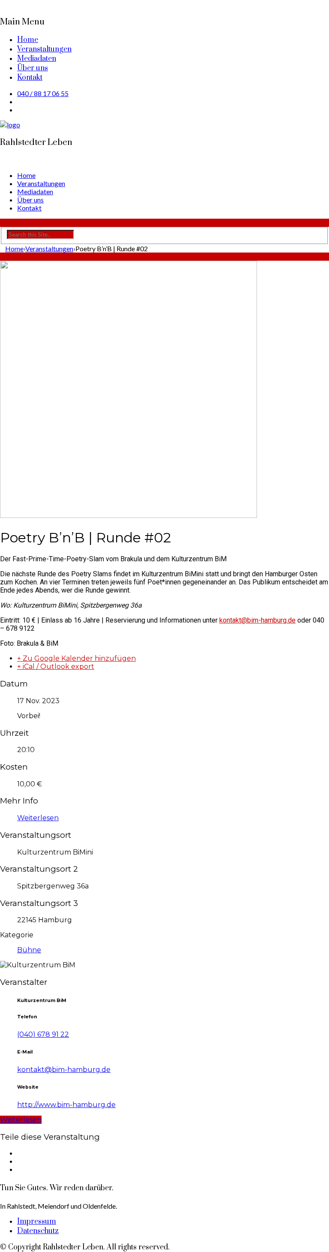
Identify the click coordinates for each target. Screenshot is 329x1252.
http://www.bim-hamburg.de (66, 1105)
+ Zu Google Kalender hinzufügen (76, 658)
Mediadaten (36, 58)
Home (27, 40)
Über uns (32, 68)
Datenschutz (38, 1231)
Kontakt (29, 77)
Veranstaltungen (44, 49)
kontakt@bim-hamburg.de (64, 1069)
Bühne (29, 950)
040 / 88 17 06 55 (43, 93)
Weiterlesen (38, 818)
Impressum (36, 1221)
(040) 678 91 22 (43, 1034)
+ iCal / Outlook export (55, 666)
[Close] (2, 4)
